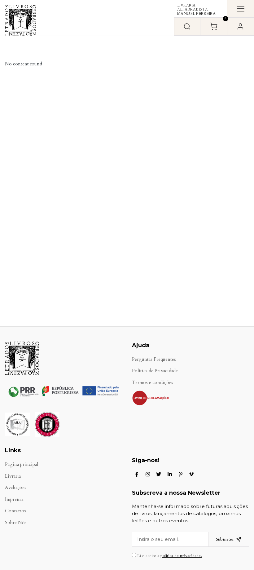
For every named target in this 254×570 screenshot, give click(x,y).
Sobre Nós (16, 522)
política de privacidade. (181, 556)
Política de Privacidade (155, 371)
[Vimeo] (191, 474)
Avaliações (15, 487)
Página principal (21, 464)
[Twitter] (159, 474)
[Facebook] (137, 474)
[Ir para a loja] (187, 26)
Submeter (225, 539)
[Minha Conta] (240, 26)
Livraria (13, 476)
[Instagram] (148, 474)
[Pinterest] (181, 474)
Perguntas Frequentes (154, 359)
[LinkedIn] (170, 474)
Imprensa (14, 499)
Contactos (15, 511)
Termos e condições (152, 382)
